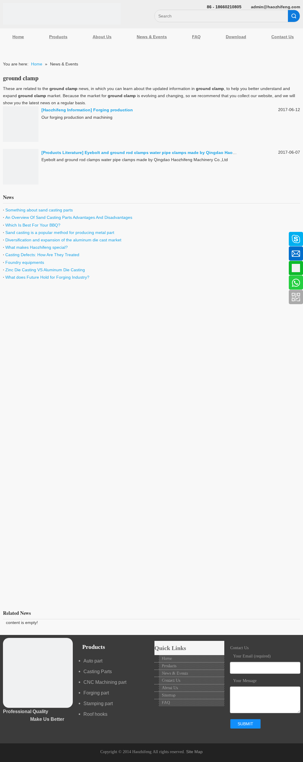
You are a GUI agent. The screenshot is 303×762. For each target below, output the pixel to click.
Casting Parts (97, 671)
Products (58, 36)
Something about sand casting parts (39, 210)
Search (294, 16)
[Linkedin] (7, 252)
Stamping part (98, 703)
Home (18, 36)
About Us (102, 36)
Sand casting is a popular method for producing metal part (59, 232)
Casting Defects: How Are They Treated (42, 254)
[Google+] (7, 267)
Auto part (92, 660)
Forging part (96, 692)
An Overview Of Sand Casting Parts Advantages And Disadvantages (68, 217)
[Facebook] (7, 236)
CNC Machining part (104, 682)
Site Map (194, 751)
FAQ (196, 36)
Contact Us (171, 680)
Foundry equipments (24, 262)
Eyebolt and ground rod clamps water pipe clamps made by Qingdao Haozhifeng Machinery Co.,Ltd (185, 152)
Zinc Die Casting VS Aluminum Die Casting (45, 269)
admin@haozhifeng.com (275, 6)
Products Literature (62, 152)
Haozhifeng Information (67, 110)
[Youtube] (7, 283)
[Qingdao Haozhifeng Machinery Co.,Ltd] (62, 14)
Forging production (113, 110)
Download (236, 36)
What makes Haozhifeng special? (36, 247)
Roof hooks (95, 714)
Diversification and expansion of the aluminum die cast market (63, 240)
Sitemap (168, 695)
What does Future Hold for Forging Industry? (47, 277)
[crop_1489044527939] (38, 673)
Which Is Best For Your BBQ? (32, 225)
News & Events (152, 36)
